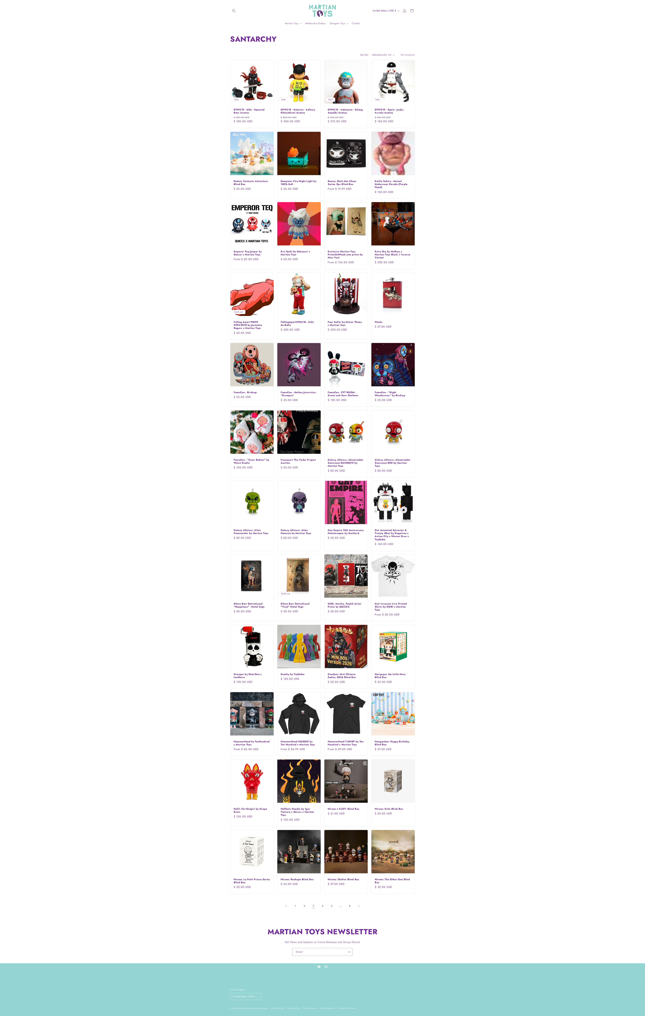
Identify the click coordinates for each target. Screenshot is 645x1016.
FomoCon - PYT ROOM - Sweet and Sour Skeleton (343, 394)
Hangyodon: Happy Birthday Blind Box (392, 743)
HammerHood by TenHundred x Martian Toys (252, 743)
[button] (234, 10)
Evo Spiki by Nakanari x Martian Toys (295, 253)
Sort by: (364, 54)
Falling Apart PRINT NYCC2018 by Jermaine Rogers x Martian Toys (248, 325)
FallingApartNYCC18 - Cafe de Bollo (297, 323)
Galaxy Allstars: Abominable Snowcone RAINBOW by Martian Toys (345, 463)
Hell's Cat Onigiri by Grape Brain (250, 810)
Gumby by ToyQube (293, 674)
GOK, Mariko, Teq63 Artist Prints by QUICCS (344, 605)
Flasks (378, 322)
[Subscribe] (349, 952)
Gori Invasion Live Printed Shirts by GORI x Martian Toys (391, 606)
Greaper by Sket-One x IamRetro (248, 676)
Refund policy (277, 1008)
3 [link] (313, 906)
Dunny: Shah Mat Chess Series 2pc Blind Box (342, 183)
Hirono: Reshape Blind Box (297, 879)
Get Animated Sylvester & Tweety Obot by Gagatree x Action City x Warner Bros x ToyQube (392, 535)
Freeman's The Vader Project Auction (298, 461)
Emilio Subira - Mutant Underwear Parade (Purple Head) (391, 184)
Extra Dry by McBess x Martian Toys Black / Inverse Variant (392, 254)
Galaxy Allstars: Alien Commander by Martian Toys (251, 532)
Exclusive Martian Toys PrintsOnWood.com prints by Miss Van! (345, 254)
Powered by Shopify (259, 1008)
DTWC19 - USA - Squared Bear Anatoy (249, 111)
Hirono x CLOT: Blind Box (343, 808)
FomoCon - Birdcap (245, 392)
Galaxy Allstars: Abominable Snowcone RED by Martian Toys (392, 463)
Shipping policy (328, 1008)
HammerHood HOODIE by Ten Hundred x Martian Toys (298, 743)
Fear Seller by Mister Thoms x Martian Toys (345, 323)
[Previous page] (286, 906)
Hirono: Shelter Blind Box (343, 879)
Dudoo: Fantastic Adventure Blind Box (251, 183)
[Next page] (358, 906)
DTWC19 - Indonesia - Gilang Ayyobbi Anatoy (345, 111)
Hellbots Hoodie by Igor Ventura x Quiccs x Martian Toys (297, 812)
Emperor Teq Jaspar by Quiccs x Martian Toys (248, 253)
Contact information (347, 1008)
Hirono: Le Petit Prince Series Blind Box (252, 881)
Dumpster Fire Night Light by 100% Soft (298, 183)
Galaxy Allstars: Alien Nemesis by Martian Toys (296, 532)
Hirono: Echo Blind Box (389, 808)
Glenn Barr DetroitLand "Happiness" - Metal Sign (249, 605)
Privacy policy (293, 1008)
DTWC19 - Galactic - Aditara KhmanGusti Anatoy (298, 111)
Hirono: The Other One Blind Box (392, 881)
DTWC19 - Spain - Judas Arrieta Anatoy (389, 111)
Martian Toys (243, 1008)
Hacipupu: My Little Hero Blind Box (390, 676)
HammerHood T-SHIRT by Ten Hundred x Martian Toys (346, 743)
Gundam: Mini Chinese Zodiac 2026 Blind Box (342, 676)
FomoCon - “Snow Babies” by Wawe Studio (251, 461)
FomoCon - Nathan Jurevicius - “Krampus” (299, 394)
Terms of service (310, 1008)
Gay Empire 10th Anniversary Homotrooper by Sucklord (346, 532)
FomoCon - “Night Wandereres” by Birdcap (390, 394)
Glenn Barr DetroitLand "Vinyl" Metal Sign (295, 605)
